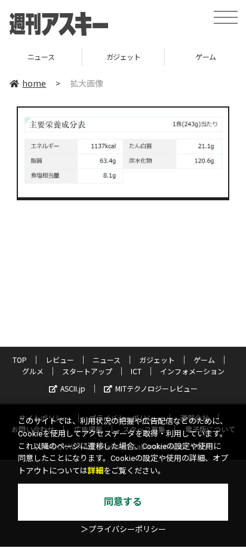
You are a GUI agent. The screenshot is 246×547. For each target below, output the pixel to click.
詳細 (95, 470)
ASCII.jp (72, 388)
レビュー (59, 360)
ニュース (107, 360)
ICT (136, 371)
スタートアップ (87, 371)
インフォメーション (192, 371)
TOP (20, 360)
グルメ (33, 371)
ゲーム (187, 56)
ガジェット (105, 56)
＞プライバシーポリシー (123, 529)
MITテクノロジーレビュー (156, 388)
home (34, 83)
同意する (123, 502)
